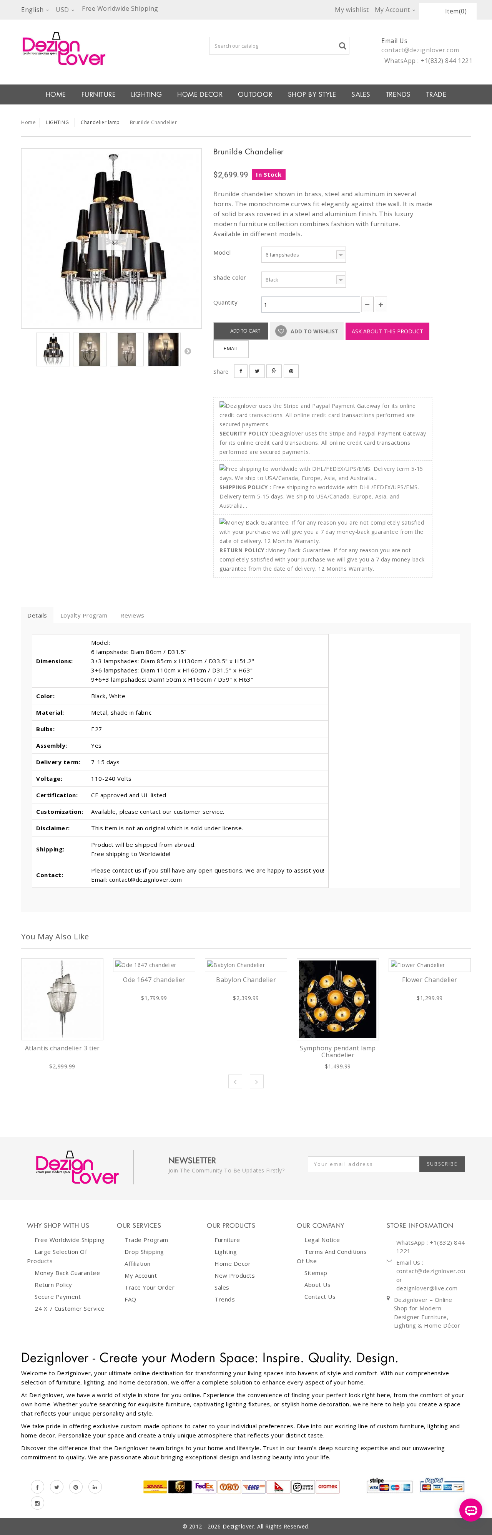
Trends (398, 94)
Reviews (132, 615)
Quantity (225, 302)
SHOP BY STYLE (312, 94)
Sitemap (315, 1273)
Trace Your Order (150, 1287)
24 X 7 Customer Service (70, 1308)
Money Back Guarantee (67, 1273)
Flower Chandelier (429, 979)
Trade (436, 94)
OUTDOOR (255, 94)
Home (28, 122)
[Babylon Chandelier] (246, 965)
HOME (56, 94)
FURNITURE (98, 94)
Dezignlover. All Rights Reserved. (266, 1526)
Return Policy (53, 1284)
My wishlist (352, 9)
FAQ (130, 1299)
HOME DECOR (200, 94)
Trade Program (146, 1240)
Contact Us (320, 1296)
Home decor (232, 1263)
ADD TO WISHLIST (314, 331)
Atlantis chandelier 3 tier (62, 1048)
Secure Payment (58, 1296)
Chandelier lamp (100, 122)
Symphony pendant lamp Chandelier (338, 1051)
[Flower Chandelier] (430, 965)
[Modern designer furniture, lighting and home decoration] (111, 48)
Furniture (227, 1240)
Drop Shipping (144, 1251)
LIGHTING (146, 94)
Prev (235, 1081)
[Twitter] (56, 1487)
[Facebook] (37, 1487)
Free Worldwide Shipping (70, 1240)
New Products (234, 1275)
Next (187, 351)
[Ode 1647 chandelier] (154, 965)
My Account (141, 1275)
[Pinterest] (76, 1487)
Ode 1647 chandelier (154, 979)
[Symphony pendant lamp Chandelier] (338, 999)
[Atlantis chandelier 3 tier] (62, 999)
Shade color (230, 277)
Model (223, 252)
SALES (361, 94)
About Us (317, 1284)
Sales (221, 1287)
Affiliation (138, 1263)
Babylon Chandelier (246, 979)
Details (37, 615)
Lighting (225, 1251)
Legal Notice (322, 1240)
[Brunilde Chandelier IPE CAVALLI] (111, 238)
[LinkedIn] (95, 1487)
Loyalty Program (84, 615)
